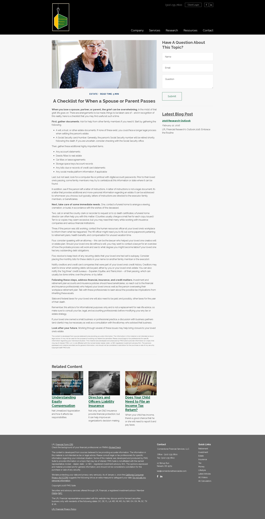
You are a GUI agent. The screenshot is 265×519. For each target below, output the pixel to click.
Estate (201, 456)
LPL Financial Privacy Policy (64, 509)
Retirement (203, 449)
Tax (199, 463)
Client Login (193, 5)
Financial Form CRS (64, 444)
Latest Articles (204, 474)
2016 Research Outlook (176, 120)
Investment (203, 452)
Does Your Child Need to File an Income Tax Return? (137, 403)
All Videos (203, 477)
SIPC (60, 493)
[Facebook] (157, 476)
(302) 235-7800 (173, 4)
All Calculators (204, 481)
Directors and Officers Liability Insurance (101, 401)
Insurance (202, 459)
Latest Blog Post (177, 114)
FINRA (54, 493)
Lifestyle (202, 470)
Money (201, 467)
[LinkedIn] (161, 476)
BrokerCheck (115, 447)
